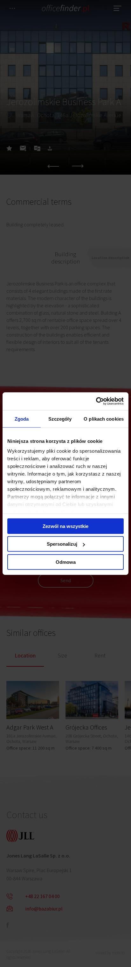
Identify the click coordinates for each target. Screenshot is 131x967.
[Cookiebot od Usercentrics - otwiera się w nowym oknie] (96, 401)
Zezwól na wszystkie (65, 526)
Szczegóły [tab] (60, 418)
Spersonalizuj (62, 544)
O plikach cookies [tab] (104, 418)
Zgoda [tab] (22, 418)
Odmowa (66, 561)
